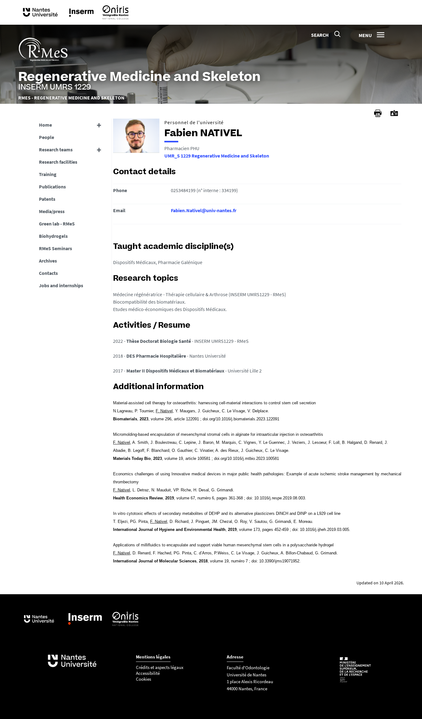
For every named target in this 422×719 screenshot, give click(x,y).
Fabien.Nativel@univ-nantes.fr (203, 210)
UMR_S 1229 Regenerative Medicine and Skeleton (216, 156)
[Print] (377, 113)
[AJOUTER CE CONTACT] (394, 113)
